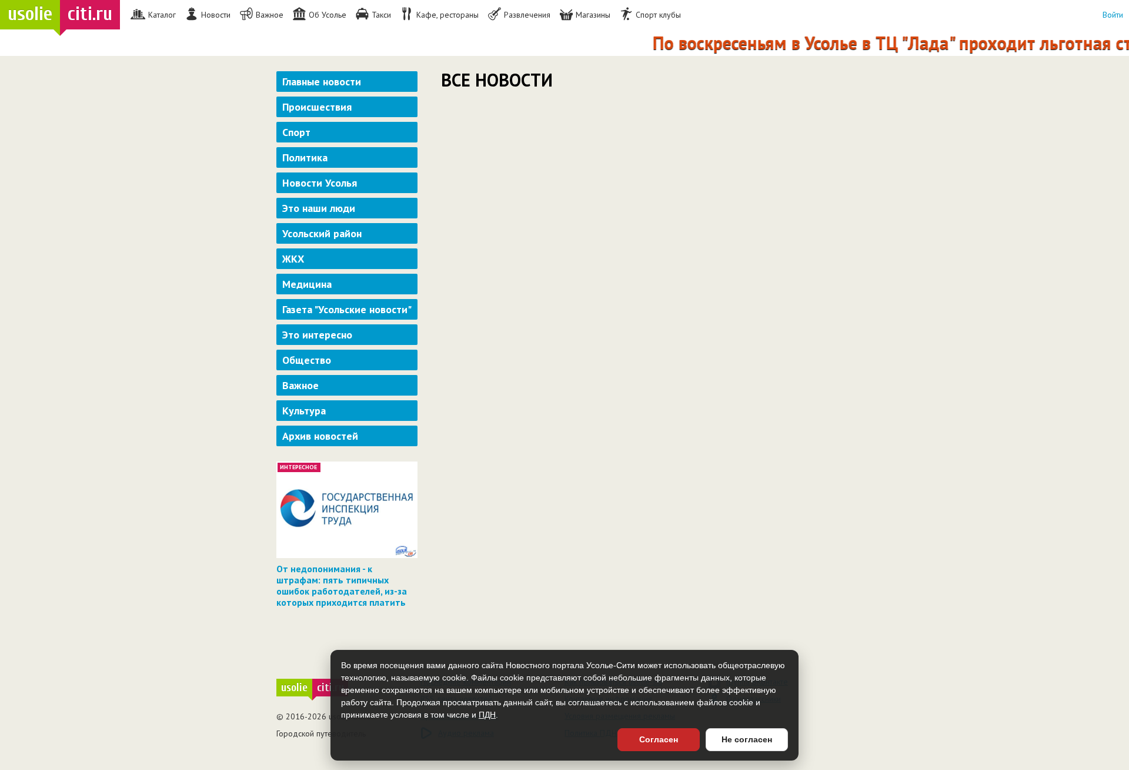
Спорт (296, 132)
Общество (306, 360)
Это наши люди (318, 208)
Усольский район (322, 233)
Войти (1113, 14)
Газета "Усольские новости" (347, 309)
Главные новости (321, 81)
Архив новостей (320, 436)
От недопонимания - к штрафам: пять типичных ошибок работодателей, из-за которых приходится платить (341, 585)
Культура (304, 410)
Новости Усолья (319, 183)
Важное (300, 385)
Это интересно (317, 334)
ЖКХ (293, 258)
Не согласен (747, 739)
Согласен (658, 739)
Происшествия (317, 107)
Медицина (307, 284)
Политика (305, 157)
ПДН (487, 714)
